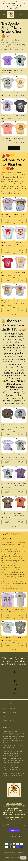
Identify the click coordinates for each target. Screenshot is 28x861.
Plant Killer (18, 455)
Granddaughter (19, 425)
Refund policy (21, 852)
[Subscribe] (22, 824)
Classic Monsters (19, 115)
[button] (4, 15)
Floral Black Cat (6, 115)
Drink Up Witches (20, 483)
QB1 (2, 272)
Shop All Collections (9, 708)
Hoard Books (5, 637)
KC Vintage (5, 214)
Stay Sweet (17, 513)
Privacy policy (9, 855)
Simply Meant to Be (6, 484)
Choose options (7, 221)
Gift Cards (6, 716)
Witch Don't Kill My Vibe (6, 514)
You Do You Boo (6, 70)
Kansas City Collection (10, 712)
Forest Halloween (7, 455)
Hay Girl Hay (18, 93)
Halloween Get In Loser (7, 425)
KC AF (16, 301)
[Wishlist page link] (16, 14)
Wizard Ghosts (6, 138)
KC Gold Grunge (19, 272)
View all (14, 148)
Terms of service (19, 855)
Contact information (19, 857)
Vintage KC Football (5, 301)
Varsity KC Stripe (19, 214)
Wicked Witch (18, 70)
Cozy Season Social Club (18, 139)
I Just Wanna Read (20, 637)
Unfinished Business (17, 243)
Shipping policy (9, 857)
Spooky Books (6, 609)
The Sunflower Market (14, 850)
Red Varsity (5, 242)
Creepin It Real (6, 93)
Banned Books (19, 609)
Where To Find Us (8, 720)
